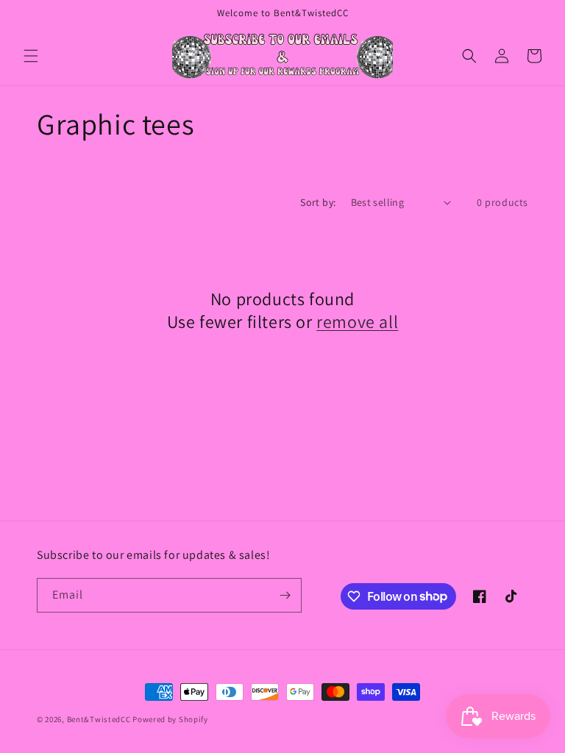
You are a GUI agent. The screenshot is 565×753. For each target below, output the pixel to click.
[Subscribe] (285, 595)
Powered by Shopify (170, 719)
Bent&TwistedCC (99, 719)
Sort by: (317, 202)
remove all (357, 321)
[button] (31, 56)
